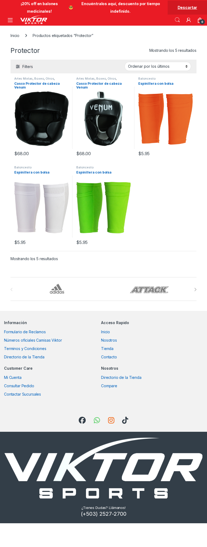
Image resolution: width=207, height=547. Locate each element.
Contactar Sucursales (22, 394)
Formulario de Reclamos (25, 331)
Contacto (109, 357)
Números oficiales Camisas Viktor (33, 340)
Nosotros (109, 340)
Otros (50, 78)
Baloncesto (147, 78)
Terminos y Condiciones (25, 348)
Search (177, 20)
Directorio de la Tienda (24, 357)
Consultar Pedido (19, 385)
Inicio (15, 35)
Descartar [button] (187, 7)
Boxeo (39, 78)
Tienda (107, 348)
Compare (109, 385)
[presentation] (195, 289)
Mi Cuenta (13, 377)
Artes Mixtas (23, 78)
